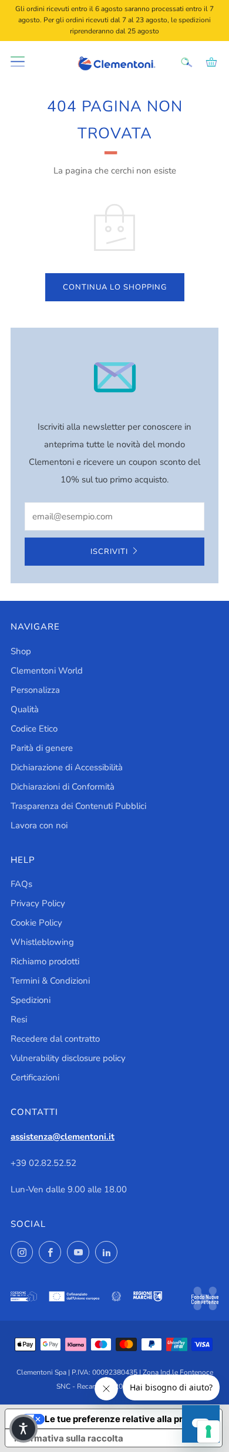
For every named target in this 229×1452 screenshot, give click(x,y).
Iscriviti (109, 551)
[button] (23, 1428)
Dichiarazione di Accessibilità (67, 767)
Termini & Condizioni (50, 981)
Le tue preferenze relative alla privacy (125, 1418)
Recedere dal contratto (55, 1039)
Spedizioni (30, 1000)
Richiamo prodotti (45, 961)
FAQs (21, 884)
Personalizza (35, 690)
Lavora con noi (39, 825)
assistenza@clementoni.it (62, 1136)
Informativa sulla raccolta (68, 1438)
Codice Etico (34, 728)
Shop (21, 651)
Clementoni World (47, 670)
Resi (19, 1019)
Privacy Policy (38, 903)
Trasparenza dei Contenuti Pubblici (78, 806)
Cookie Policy (36, 923)
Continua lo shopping (115, 287)
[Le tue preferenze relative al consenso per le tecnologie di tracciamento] (208, 1431)
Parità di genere (42, 748)
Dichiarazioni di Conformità (62, 787)
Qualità (25, 709)
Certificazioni (35, 1077)
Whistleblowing (42, 942)
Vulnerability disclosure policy (68, 1058)
